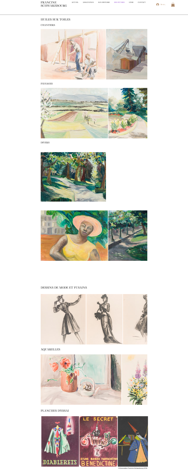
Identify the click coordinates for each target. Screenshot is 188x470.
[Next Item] (144, 54)
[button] (173, 4)
